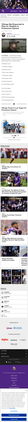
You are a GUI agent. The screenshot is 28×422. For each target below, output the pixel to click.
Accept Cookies (14, 419)
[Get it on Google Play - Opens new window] (18, 362)
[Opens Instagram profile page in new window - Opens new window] (12, 36)
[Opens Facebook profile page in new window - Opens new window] (7, 36)
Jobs (14, 382)
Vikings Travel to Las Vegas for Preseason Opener (14, 109)
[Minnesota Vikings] (14, 368)
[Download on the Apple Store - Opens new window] (8, 362)
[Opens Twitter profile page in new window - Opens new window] (10, 36)
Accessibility (14, 378)
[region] (14, 405)
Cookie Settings (14, 411)
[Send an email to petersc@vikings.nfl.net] (14, 36)
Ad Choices (14, 385)
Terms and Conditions (14, 387)
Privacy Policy (14, 375)
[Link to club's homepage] (3, 10)
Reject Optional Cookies (14, 415)
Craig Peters (9, 33)
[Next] (18, 135)
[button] (14, 45)
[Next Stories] (25, 276)
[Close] (26, 390)
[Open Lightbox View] (14, 130)
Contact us (14, 380)
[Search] (23, 11)
